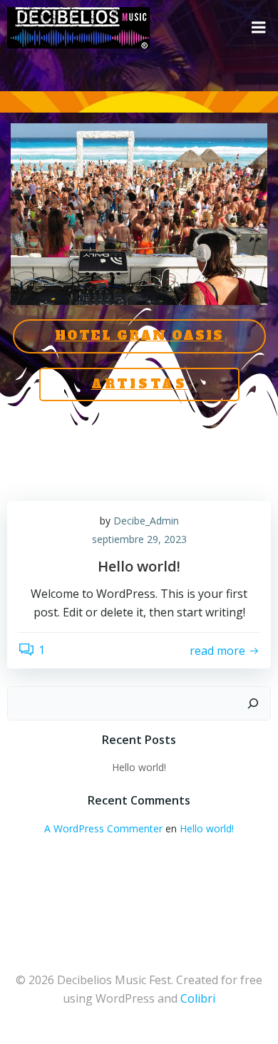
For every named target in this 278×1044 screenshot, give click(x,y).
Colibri (197, 998)
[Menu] (259, 28)
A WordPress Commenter (103, 828)
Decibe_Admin (146, 520)
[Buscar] (253, 703)
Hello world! (139, 767)
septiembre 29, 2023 (139, 539)
